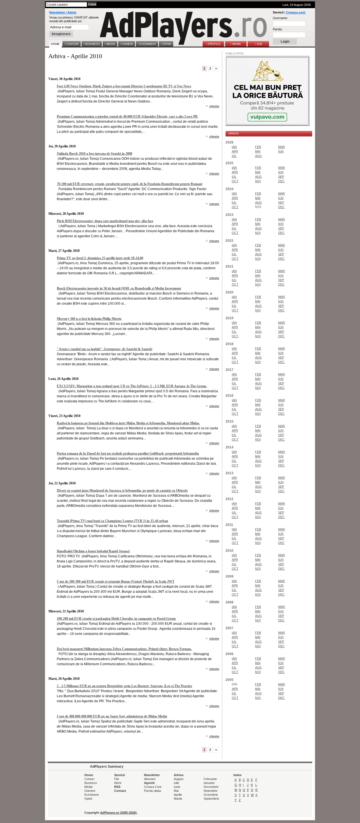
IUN (281, 151)
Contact (120, 790)
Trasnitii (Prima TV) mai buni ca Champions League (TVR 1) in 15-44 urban (112, 521)
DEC (281, 181)
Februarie (210, 779)
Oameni (89, 790)
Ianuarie (209, 783)
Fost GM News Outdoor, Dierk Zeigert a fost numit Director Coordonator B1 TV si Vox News (124, 86)
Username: (280, 18)
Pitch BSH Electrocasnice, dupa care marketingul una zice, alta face (105, 221)
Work (118, 783)
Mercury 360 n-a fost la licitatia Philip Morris (89, 319)
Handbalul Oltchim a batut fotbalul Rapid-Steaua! (93, 551)
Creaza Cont (152, 786)
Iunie (177, 786)
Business (90, 783)
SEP (281, 176)
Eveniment (91, 794)
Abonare (150, 779)
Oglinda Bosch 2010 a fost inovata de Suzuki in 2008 (94, 154)
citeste (214, 106)
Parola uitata (152, 790)
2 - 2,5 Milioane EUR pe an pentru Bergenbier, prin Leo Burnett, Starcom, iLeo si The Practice (124, 686)
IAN (234, 147)
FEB (258, 147)
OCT (235, 181)
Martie (178, 798)
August (178, 779)
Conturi (89, 779)
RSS (117, 786)
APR (235, 151)
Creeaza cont (295, 12)
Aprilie (178, 794)
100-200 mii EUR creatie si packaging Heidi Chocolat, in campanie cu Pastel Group (116, 619)
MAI (257, 151)
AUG (258, 156)
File (116, 779)
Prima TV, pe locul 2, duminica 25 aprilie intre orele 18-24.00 (100, 258)
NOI (258, 181)
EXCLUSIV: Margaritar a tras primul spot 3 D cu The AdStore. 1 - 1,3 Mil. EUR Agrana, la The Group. (132, 386)
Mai (176, 790)
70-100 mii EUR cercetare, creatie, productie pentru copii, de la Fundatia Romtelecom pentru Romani (129, 184)
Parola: (277, 29)
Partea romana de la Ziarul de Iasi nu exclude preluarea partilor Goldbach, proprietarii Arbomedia (128, 453)
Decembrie (211, 786)
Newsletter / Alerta (62, 12)
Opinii (88, 798)
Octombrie (211, 794)
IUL (234, 156)
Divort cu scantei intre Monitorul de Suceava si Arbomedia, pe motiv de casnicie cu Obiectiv (122, 491)
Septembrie (211, 798)
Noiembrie (210, 790)
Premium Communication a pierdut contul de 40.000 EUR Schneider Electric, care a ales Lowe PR (127, 116)
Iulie (176, 783)
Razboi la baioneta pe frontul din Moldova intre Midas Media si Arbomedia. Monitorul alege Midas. (128, 423)
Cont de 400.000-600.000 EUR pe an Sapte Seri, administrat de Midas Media (112, 716)
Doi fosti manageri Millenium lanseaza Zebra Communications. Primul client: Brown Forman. (124, 649)
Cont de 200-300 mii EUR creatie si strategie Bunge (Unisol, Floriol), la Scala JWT (115, 581)
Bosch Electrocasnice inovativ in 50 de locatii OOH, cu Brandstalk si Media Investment (119, 288)
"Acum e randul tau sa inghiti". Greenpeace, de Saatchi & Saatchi (104, 349)
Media (88, 786)
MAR (281, 147)
